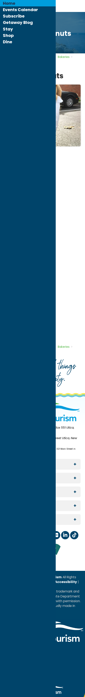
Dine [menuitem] (7, 42)
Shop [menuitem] (8, 35)
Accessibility (65, 582)
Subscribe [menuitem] (14, 16)
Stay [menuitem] (8, 29)
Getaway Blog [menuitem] (18, 22)
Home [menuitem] (9, 3)
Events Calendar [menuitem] (20, 10)
